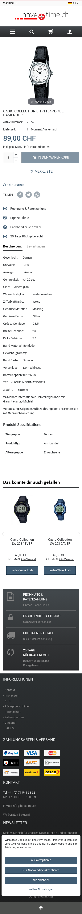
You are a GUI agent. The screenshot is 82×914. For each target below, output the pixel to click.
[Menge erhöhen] (15, 155)
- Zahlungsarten (13, 717)
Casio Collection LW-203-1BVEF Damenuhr (22, 542)
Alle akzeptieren (41, 860)
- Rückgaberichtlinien (16, 706)
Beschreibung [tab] (12, 246)
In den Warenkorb (53, 157)
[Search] (31, 32)
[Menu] (12, 31)
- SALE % (8, 728)
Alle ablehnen (41, 880)
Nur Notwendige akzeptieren (41, 870)
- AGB (7, 701)
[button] (20, 194)
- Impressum (11, 695)
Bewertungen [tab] (36, 246)
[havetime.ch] (41, 16)
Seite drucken (15, 184)
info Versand (28, 559)
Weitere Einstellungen (41, 889)
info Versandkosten (37, 146)
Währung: (9, 2)
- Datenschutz (12, 711)
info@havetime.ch (24, 805)
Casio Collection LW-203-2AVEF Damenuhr (60, 542)
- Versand (9, 722)
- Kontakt (9, 690)
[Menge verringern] (15, 160)
